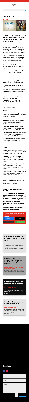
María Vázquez (7, 268)
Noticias (5, 19)
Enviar (23, 395)
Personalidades (12, 244)
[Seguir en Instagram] (7, 371)
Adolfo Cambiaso (8, 267)
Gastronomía (15, 267)
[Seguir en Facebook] (4, 371)
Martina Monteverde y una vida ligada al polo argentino (13, 282)
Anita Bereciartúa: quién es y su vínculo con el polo (14, 302)
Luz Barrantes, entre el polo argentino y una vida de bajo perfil (14, 238)
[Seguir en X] (9, 371)
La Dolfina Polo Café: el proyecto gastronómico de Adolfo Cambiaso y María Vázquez (13, 261)
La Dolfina (21, 267)
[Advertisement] (14, 347)
